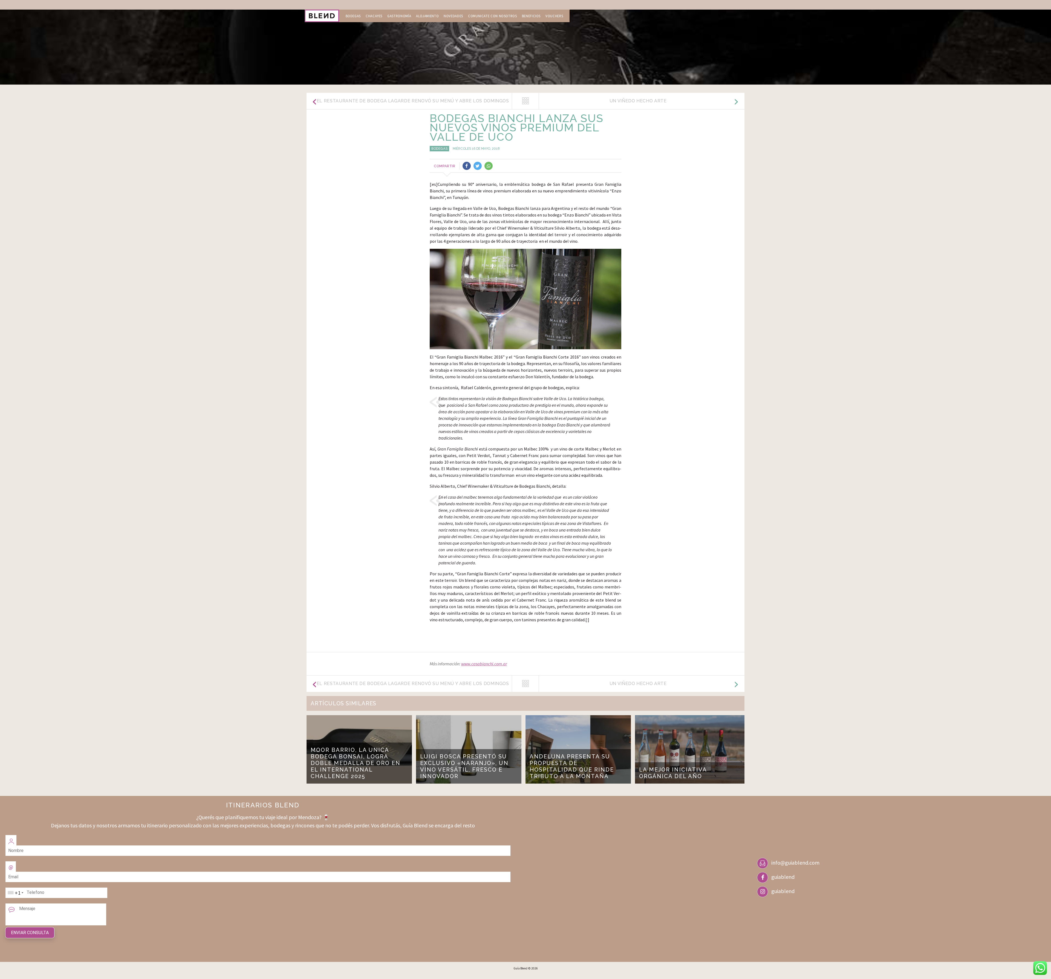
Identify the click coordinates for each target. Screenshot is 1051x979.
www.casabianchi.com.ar (484, 663)
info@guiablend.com (795, 862)
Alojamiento (427, 16)
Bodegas (353, 16)
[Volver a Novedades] (525, 101)
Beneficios (531, 16)
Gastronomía (399, 16)
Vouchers (554, 16)
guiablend (783, 876)
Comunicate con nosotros (492, 16)
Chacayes (374, 16)
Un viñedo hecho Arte (638, 100)
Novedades (453, 16)
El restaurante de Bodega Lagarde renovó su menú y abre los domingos (413, 100)
